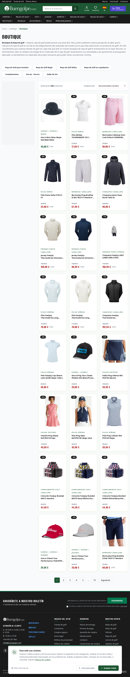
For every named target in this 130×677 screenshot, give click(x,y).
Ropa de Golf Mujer (44, 67)
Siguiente (105, 580)
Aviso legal (58, 636)
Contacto (83, 640)
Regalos (21, 21)
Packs (49, 21)
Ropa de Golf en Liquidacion (96, 67)
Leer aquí (123, 606)
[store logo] (20, 8)
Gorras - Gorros (32, 74)
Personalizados (64, 21)
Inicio (4, 29)
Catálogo (13, 29)
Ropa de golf (110, 636)
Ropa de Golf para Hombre (17, 67)
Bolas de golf (97, 17)
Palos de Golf (6, 2)
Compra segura (60, 632)
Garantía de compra (88, 632)
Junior (49, 17)
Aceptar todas (110, 668)
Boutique (8, 21)
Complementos (12, 74)
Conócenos (124, 2)
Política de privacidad (63, 640)
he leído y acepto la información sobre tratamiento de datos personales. (98, 606)
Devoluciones (85, 636)
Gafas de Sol (52, 74)
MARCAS (32, 627)
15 (94, 580)
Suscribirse (117, 600)
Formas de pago (87, 628)
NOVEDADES (34, 623)
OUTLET (32, 636)
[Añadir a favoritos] (62, 97)
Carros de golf (111, 640)
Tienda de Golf (18, 2)
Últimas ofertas (31, 2)
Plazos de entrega (87, 624)
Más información (21, 668)
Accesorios (35, 21)
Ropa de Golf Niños (68, 67)
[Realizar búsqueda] (75, 8)
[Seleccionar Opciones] (62, 103)
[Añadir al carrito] (93, 163)
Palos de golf (23, 17)
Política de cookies (43, 659)
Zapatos (61, 17)
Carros (114, 17)
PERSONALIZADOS (37, 632)
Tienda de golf (60, 624)
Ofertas (7, 17)
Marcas (105, 2)
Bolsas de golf (78, 17)
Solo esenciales (88, 668)
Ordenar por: (89, 86)
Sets (38, 17)
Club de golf (114, 2)
